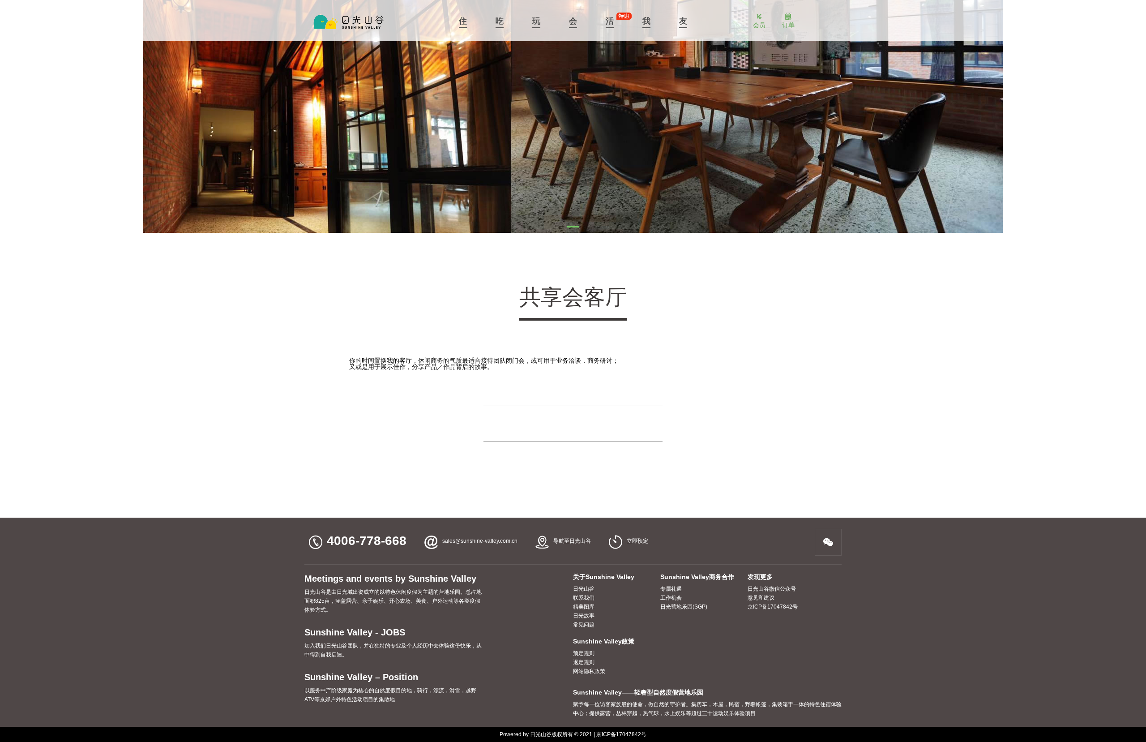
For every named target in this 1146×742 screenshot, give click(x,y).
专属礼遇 (671, 589)
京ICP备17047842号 (773, 607)
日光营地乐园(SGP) (683, 607)
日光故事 (583, 616)
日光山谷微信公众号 (772, 589)
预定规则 (583, 653)
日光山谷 (583, 589)
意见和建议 (761, 598)
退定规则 (583, 662)
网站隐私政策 (589, 671)
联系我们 (583, 598)
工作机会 (671, 598)
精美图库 (583, 607)
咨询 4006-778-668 (573, 423)
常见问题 (583, 625)
